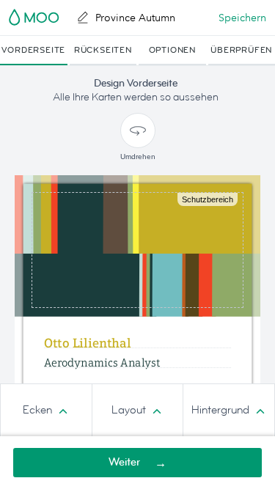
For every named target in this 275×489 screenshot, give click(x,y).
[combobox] (46, 410)
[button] (33, 50)
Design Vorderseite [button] (135, 83)
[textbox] (137, 379)
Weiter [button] (124, 462)
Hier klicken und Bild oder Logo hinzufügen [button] (137, 249)
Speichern (242, 17)
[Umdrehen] (137, 130)
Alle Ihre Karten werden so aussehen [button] (136, 97)
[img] (137, 246)
